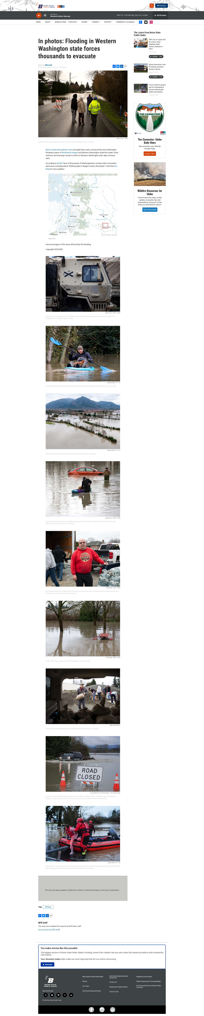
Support (107, 22)
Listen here (150, 153)
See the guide (149, 209)
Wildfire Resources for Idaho (149, 192)
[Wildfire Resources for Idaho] (150, 174)
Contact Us (113, 982)
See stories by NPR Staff (49, 929)
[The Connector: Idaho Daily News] (150, 119)
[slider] (48, 15)
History (84, 981)
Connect (95, 22)
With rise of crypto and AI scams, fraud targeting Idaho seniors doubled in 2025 (157, 44)
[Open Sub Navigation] (42, 22)
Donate (162, 5)
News (38, 22)
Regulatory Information (144, 976)
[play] (38, 15)
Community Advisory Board (91, 991)
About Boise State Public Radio (92, 976)
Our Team (85, 986)
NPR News (48, 907)
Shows (84, 22)
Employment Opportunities (118, 987)
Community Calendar (125, 22)
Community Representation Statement (118, 977)
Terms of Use (113, 991)
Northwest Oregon (70, 152)
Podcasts (72, 22)
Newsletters (60, 22)
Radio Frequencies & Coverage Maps (148, 981)
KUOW (59, 163)
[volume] (45, 15)
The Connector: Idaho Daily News (150, 141)
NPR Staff (48, 65)
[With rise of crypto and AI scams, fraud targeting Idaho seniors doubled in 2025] (141, 43)
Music (47, 22)
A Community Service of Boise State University (148, 986)
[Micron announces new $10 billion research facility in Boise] (141, 68)
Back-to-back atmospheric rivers (59, 150)
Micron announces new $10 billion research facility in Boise (157, 67)
